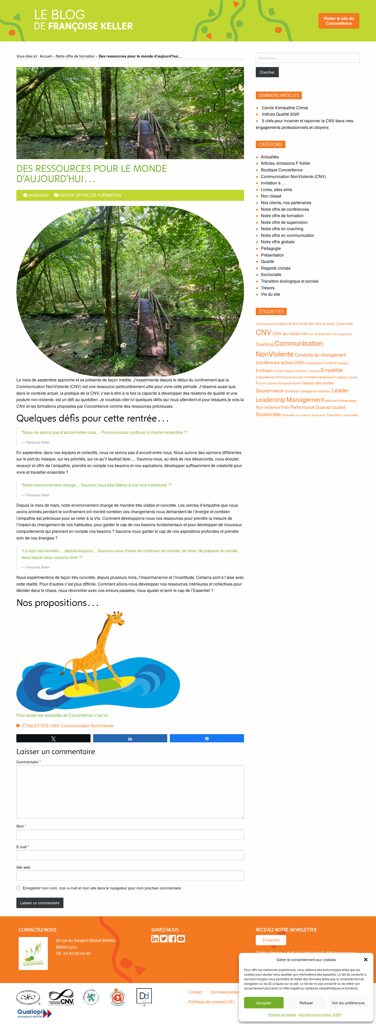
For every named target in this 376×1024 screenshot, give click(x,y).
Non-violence (268, 407)
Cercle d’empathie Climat (285, 108)
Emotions (314, 371)
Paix (285, 407)
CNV (54, 726)
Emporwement (266, 377)
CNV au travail (286, 333)
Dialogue (343, 363)
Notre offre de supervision (284, 222)
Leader (340, 390)
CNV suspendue (342, 334)
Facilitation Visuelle (346, 377)
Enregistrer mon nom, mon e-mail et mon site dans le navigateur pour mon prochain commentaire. (102, 887)
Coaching (264, 344)
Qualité (267, 261)
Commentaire (28, 761)
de (83, 22)
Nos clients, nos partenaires (286, 202)
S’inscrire (271, 940)
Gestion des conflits (318, 383)
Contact (195, 992)
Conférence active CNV (280, 362)
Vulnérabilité (350, 415)
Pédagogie (271, 248)
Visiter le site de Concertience (339, 20)
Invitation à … (273, 183)
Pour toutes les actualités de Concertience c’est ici (61, 715)
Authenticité (298, 323)
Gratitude (292, 390)
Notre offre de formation (75, 56)
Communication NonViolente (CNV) (293, 176)
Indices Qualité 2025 (280, 114)
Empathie (332, 369)
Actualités (270, 157)
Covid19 (330, 362)
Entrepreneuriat (289, 376)
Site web (23, 867)
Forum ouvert (266, 383)
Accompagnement (267, 324)
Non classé (271, 196)
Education (301, 371)
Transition (334, 414)
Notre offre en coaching (282, 229)
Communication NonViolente (87, 726)
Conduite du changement (320, 354)
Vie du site (270, 294)
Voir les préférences (348, 1002)
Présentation (272, 255)
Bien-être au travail (321, 323)
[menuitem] (338, 21)
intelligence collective (315, 391)
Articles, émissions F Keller (285, 163)
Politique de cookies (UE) (211, 1002)
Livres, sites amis (276, 189)
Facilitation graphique (318, 377)
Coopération (313, 363)
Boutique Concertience (282, 170)
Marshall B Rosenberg (340, 400)
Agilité (283, 323)
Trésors (267, 288)
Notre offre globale (278, 242)
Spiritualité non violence (296, 415)
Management (305, 399)
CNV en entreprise (316, 333)
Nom (21, 826)
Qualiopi (323, 407)
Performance (302, 407)
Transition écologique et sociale (289, 281)
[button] (365, 959)
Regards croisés (276, 268)
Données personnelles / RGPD (320, 1014)
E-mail (22, 846)
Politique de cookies (282, 1014)
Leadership (270, 399)
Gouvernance (269, 390)
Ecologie (264, 370)
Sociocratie (271, 274)
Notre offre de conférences (285, 209)
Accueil (46, 56)
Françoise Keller (289, 383)
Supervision (318, 415)
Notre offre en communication (287, 235)
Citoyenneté (344, 323)
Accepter (263, 1002)
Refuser (306, 1002)
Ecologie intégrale (283, 371)
